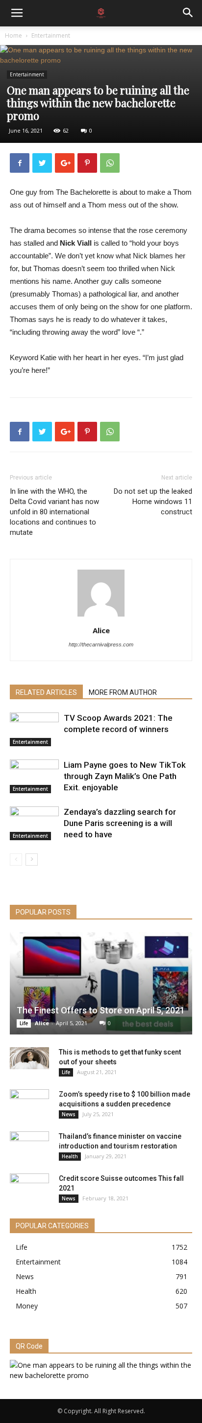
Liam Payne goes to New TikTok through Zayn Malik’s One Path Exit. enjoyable (125, 776)
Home (13, 35)
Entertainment (50, 35)
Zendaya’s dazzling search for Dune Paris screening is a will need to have (120, 823)
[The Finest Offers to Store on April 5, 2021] (101, 983)
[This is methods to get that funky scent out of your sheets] (29, 1058)
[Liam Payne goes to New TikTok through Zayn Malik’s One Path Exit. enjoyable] (34, 776)
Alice (101, 630)
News (69, 1114)
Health (70, 1156)
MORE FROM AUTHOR (123, 692)
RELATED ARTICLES (46, 692)
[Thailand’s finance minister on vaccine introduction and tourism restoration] (29, 1146)
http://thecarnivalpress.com (101, 644)
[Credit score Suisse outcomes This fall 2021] (29, 1188)
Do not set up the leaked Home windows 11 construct (153, 501)
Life (24, 1023)
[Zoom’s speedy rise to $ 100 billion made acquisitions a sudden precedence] (29, 1104)
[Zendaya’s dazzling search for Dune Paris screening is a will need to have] (34, 823)
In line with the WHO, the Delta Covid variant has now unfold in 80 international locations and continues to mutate (54, 512)
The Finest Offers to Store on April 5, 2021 (101, 1010)
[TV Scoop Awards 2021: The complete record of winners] (34, 729)
